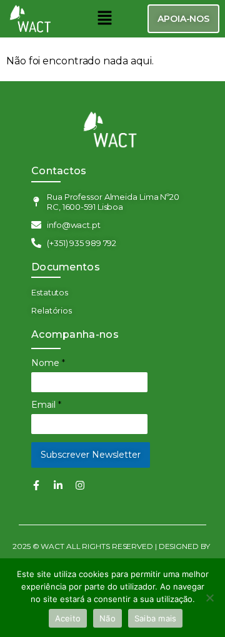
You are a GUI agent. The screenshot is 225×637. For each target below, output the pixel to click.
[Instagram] (80, 485)
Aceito (68, 618)
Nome (48, 362)
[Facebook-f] (36, 485)
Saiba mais (155, 618)
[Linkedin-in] (58, 485)
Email (46, 404)
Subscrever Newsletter (91, 454)
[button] (104, 18)
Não (107, 618)
